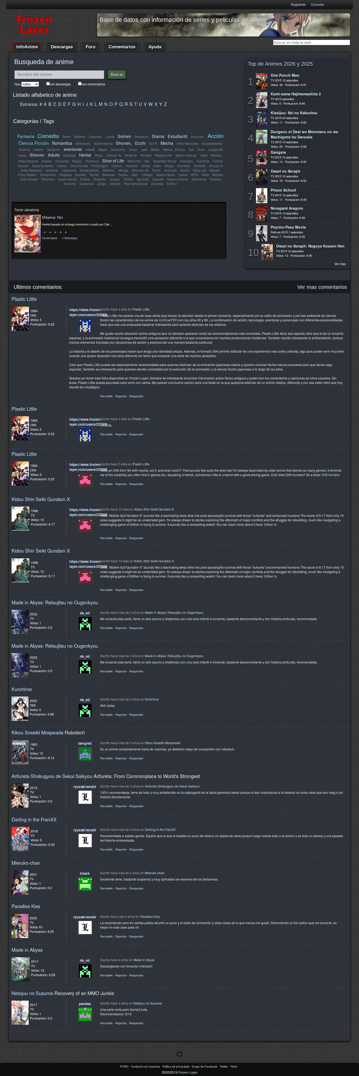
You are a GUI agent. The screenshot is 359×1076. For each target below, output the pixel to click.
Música (216, 155)
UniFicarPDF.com (171, 320)
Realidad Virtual (164, 161)
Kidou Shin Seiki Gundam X (41, 499)
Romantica (62, 143)
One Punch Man (285, 75)
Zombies (157, 183)
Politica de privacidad (176, 1066)
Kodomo (70, 183)
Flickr (234, 1066)
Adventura (199, 179)
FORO (124, 1066)
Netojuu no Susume (32, 993)
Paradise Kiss (26, 906)
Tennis (94, 174)
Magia (102, 149)
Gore (200, 149)
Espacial (69, 155)
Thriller (128, 179)
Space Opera (165, 174)
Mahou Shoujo (186, 155)
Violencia (92, 161)
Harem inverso (177, 179)
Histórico (99, 179)
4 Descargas (69, 238)
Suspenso (86, 183)
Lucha (109, 136)
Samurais (62, 161)
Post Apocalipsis (136, 183)
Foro (90, 46)
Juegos (114, 179)
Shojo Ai (131, 155)
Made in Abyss (27, 949)
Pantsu (123, 174)
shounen (170, 170)
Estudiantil (177, 136)
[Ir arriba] (179, 1054)
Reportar (121, 396)
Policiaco (48, 179)
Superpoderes (212, 143)
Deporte (158, 179)
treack (85, 873)
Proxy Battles (27, 174)
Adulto (54, 155)
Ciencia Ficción (33, 143)
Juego (101, 183)
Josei (204, 155)
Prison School (283, 190)
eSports (115, 183)
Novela (215, 170)
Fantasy (215, 179)
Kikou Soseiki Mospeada (37, 732)
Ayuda (154, 46)
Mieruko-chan (26, 862)
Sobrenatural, (89, 170)
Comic (183, 174)
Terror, (156, 170)
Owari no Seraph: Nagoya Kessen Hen (310, 246)
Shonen (37, 155)
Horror (184, 170)
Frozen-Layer (187, 1072)
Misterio (79, 136)
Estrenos (29, 104)
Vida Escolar (29, 179)
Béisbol (217, 174)
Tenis (205, 174)
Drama (158, 136)
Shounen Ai (140, 170)
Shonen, (124, 143)
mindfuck (51, 170)
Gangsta (278, 152)
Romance (141, 136)
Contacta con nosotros (146, 1066)
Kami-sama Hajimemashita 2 (296, 93)
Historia (24, 149)
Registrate (298, 4)
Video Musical (28, 161)
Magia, (77, 161)
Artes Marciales (188, 143)
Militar (155, 149)
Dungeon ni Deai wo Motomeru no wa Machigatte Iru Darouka (304, 134)
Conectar (317, 4)
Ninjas (169, 165)
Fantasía (25, 136)
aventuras (73, 149)
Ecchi (140, 143)
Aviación (132, 165)
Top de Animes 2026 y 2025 (280, 64)
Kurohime (22, 689)
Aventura (183, 165)
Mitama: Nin (52, 217)
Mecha (167, 143)
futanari (23, 165)
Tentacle (199, 165)
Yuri (191, 149)
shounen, (197, 136)
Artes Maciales (31, 170)
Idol (147, 161)
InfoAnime (27, 46)
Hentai (85, 155)
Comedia (48, 136)
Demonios (118, 149)
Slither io (270, 524)
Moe (135, 174)
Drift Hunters (331, 474)
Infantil (90, 149)
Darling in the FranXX (34, 819)
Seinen (124, 136)
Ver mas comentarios (322, 287)
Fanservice (48, 174)
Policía (85, 179)
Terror (66, 136)
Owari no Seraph (285, 171)
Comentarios (122, 46)
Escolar (80, 174)
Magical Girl (163, 155)
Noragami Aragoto (287, 208)
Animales (186, 161)
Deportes (95, 136)
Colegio (147, 174)
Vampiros (53, 149)
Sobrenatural (103, 143)
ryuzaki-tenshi (84, 786)
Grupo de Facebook (205, 1066)
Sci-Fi (153, 143)
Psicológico (99, 165)
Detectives (82, 143)
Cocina (218, 161)
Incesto (47, 161)
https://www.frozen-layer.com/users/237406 (88, 312)
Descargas (62, 46)
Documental (79, 165)
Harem (38, 149)
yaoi (144, 149)
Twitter (224, 1066)
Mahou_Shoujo (174, 149)
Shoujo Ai (216, 165)
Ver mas (340, 263)
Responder (136, 396)
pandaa (85, 1003)
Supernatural (67, 179)
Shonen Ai (113, 155)
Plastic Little (24, 298)
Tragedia (65, 174)
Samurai (143, 179)
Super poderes (42, 165)
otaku (157, 165)
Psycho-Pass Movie (288, 227)
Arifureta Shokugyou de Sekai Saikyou (52, 776)
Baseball (108, 174)
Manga (123, 170)
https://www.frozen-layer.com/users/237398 (88, 467)
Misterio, (109, 170)
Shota (145, 165)
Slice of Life (113, 160)
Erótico (172, 183)
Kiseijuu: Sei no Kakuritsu (294, 112)
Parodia (146, 155)
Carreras (203, 161)
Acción (216, 136)
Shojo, (133, 149)
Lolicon (62, 165)
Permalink (106, 396)
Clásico (116, 165)
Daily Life (199, 170)
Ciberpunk (68, 170)
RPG (194, 174)
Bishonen (134, 161)
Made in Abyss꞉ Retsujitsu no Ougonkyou (55, 602)
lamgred (84, 743)
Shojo (99, 155)
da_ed (85, 612)
